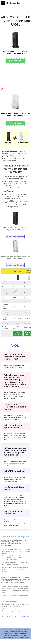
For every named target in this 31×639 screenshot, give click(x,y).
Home (2, 12)
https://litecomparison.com (8, 637)
